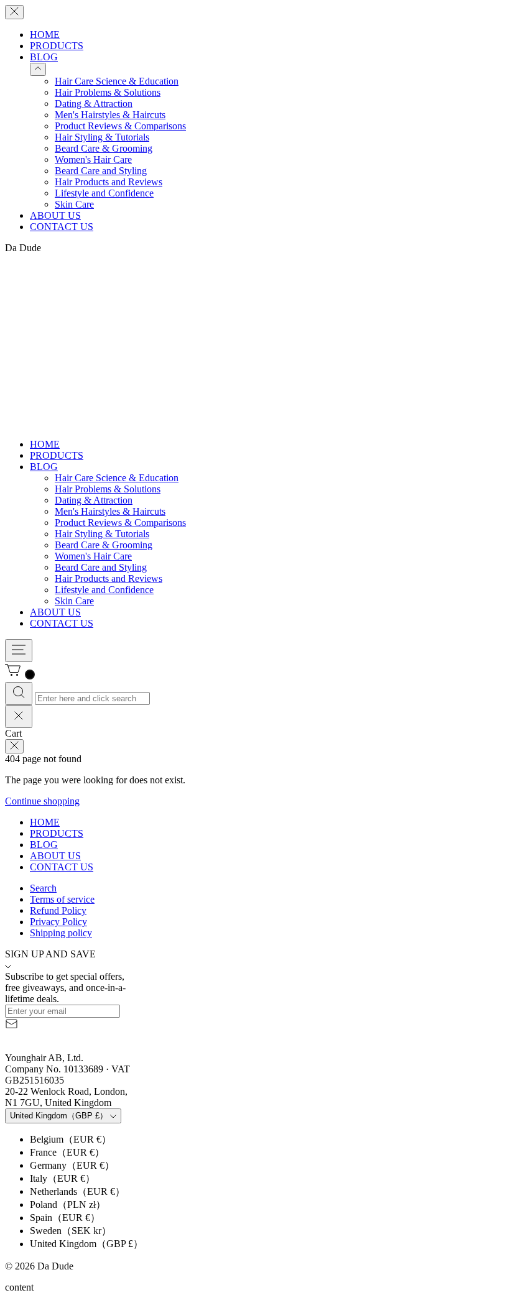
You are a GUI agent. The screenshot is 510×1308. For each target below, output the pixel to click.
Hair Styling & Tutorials (102, 137)
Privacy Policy (58, 921)
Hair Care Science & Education (116, 81)
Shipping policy (61, 933)
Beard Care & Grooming (103, 148)
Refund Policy (58, 910)
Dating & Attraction (93, 103)
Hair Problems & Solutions (107, 92)
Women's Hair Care (93, 159)
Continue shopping (42, 801)
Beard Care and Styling (101, 170)
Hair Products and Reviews (108, 182)
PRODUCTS (56, 45)
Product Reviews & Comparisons (120, 126)
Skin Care (74, 204)
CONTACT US (61, 226)
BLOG (44, 57)
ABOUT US (55, 215)
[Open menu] (18, 650)
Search (43, 888)
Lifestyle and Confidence (104, 193)
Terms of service (62, 899)
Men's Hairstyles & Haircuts (110, 114)
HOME (45, 34)
